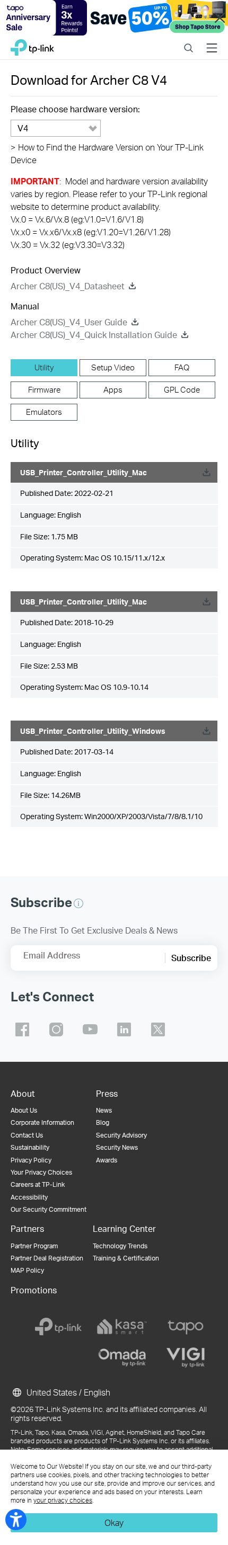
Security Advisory (121, 1135)
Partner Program (34, 1246)
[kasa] (122, 1326)
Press (107, 1093)
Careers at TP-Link (38, 1184)
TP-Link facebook (22, 1029)
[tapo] (185, 1326)
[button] (78, 903)
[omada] (122, 1357)
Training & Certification (126, 1258)
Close (219, 18)
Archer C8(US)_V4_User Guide (69, 321)
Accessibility (29, 1197)
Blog (102, 1122)
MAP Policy (27, 1270)
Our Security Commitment (48, 1209)
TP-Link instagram (56, 1029)
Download (206, 472)
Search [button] (188, 41)
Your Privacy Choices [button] (41, 1172)
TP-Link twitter (158, 1029)
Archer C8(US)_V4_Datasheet (68, 285)
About (23, 1093)
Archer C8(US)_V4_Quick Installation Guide (94, 334)
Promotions (34, 1289)
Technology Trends (120, 1246)
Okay (114, 1522)
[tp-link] (58, 1326)
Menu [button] (211, 41)
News (104, 1110)
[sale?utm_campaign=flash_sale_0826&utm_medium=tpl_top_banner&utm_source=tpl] (114, 17)
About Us (24, 1110)
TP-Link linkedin (124, 1029)
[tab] (44, 368)
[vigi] (185, 1357)
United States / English (67, 1392)
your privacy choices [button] (62, 1500)
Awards (106, 1160)
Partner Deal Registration (47, 1258)
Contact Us (27, 1135)
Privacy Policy (31, 1160)
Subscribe (191, 957)
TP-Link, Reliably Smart (32, 44)
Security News (117, 1147)
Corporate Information (42, 1122)
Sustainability (30, 1147)
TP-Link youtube (90, 1029)
